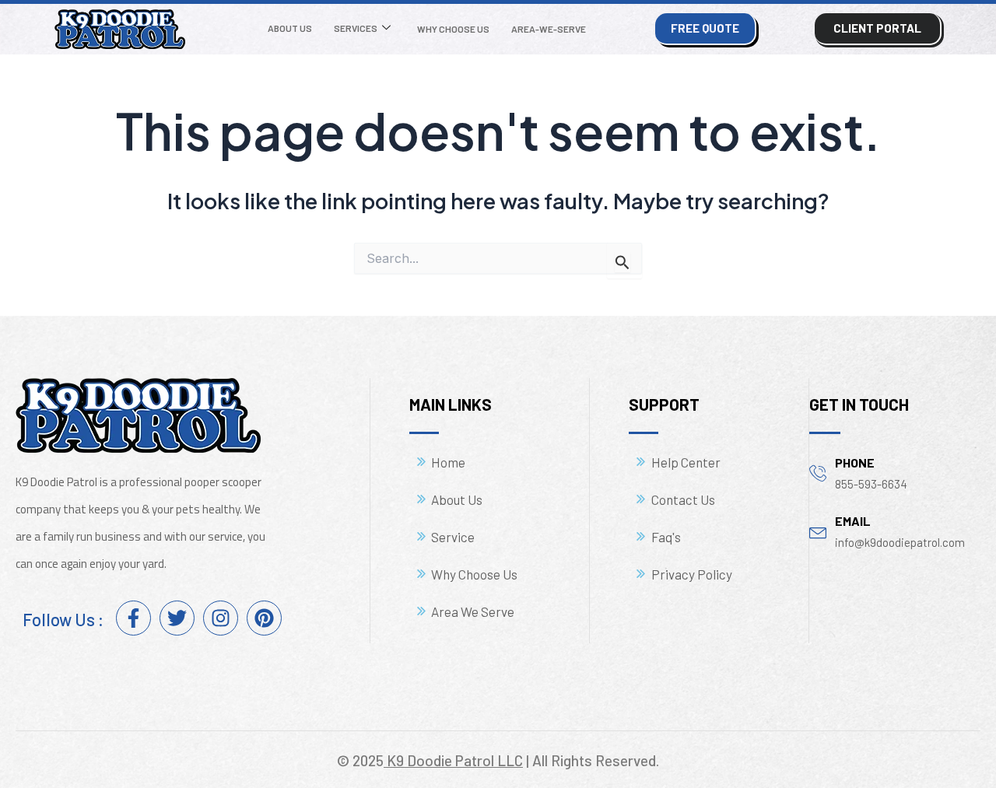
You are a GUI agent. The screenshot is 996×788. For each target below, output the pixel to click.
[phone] (818, 473)
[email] (818, 531)
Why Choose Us (453, 28)
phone (855, 462)
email (853, 520)
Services (355, 28)
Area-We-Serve (548, 28)
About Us (290, 28)
